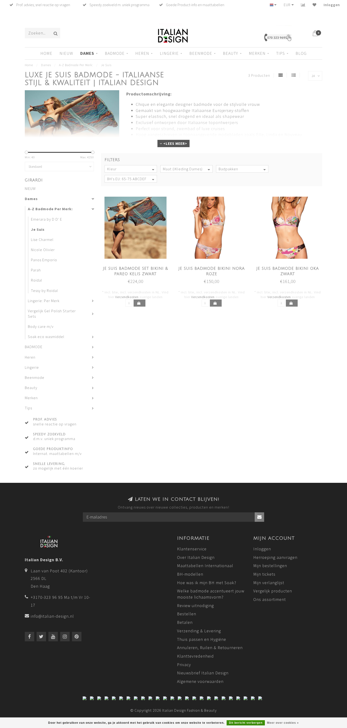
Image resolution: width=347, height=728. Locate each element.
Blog (301, 53)
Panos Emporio (44, 259)
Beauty (230, 53)
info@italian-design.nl (52, 616)
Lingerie (169, 53)
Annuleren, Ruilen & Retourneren (210, 647)
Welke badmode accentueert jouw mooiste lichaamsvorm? (210, 594)
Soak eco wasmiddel (46, 336)
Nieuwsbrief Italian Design (203, 673)
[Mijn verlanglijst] (315, 4)
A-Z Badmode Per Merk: (50, 208)
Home (46, 53)
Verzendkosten (127, 297)
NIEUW (66, 53)
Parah (36, 270)
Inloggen (332, 4)
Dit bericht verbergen (245, 722)
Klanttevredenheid (195, 656)
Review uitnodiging (195, 605)
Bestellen (186, 614)
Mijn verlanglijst (268, 582)
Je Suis (38, 229)
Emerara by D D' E (46, 219)
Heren (142, 53)
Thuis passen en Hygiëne (201, 639)
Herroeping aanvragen (275, 557)
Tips (280, 53)
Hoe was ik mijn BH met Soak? (206, 582)
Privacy (184, 664)
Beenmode (200, 53)
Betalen (185, 622)
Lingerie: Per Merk (43, 300)
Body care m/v (41, 326)
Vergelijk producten (272, 591)
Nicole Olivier (43, 249)
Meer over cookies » (283, 722)
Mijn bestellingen (270, 565)
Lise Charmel (42, 239)
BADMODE (115, 53)
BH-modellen (190, 574)
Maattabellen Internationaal (205, 565)
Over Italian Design (196, 557)
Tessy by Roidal (44, 290)
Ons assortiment (269, 599)
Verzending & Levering (199, 631)
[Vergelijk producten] (303, 4)
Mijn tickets (264, 574)
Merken (257, 53)
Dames (87, 53)
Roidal (36, 280)
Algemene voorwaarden (200, 681)
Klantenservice (192, 549)
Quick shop (138, 267)
